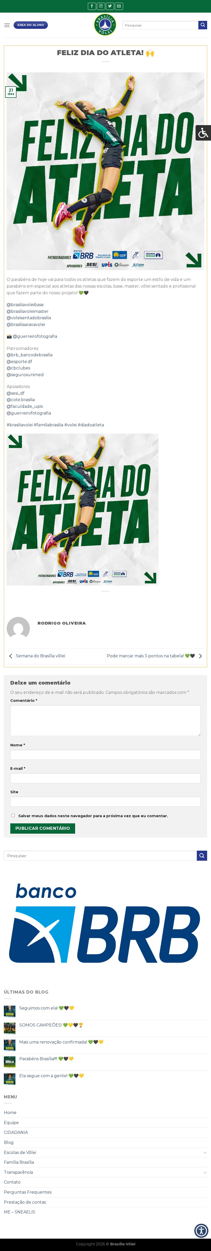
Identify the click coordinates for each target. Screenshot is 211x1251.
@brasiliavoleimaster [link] (28, 311)
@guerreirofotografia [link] (35, 336)
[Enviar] (202, 25)
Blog (9, 1142)
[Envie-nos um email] (119, 6)
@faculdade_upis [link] (25, 406)
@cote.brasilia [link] (21, 399)
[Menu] (7, 25)
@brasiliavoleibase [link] (25, 304)
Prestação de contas (25, 1202)
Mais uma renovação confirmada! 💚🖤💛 (61, 1042)
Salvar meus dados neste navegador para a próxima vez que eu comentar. (93, 816)
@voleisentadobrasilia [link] (29, 317)
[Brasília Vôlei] (105, 25)
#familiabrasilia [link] (48, 424)
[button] (201, 1231)
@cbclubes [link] (18, 368)
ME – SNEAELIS (19, 1212)
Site (14, 792)
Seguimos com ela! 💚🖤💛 (46, 1008)
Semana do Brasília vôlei (40, 655)
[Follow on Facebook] (92, 6)
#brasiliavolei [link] (20, 424)
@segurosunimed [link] (25, 374)
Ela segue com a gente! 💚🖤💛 (51, 1075)
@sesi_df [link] (15, 393)
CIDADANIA (16, 1132)
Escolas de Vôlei (20, 1152)
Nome (17, 745)
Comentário (23, 700)
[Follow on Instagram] (101, 6)
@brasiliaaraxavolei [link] (26, 324)
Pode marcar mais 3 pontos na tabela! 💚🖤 (151, 655)
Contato (12, 1182)
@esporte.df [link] (19, 361)
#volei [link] (70, 424)
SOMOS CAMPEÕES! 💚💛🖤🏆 (51, 1025)
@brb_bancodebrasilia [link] (29, 354)
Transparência (18, 1172)
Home (10, 1112)
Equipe (11, 1122)
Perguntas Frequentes (27, 1192)
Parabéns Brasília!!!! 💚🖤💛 (46, 1058)
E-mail (17, 768)
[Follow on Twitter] (110, 6)
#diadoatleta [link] (91, 424)
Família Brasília (19, 1162)
